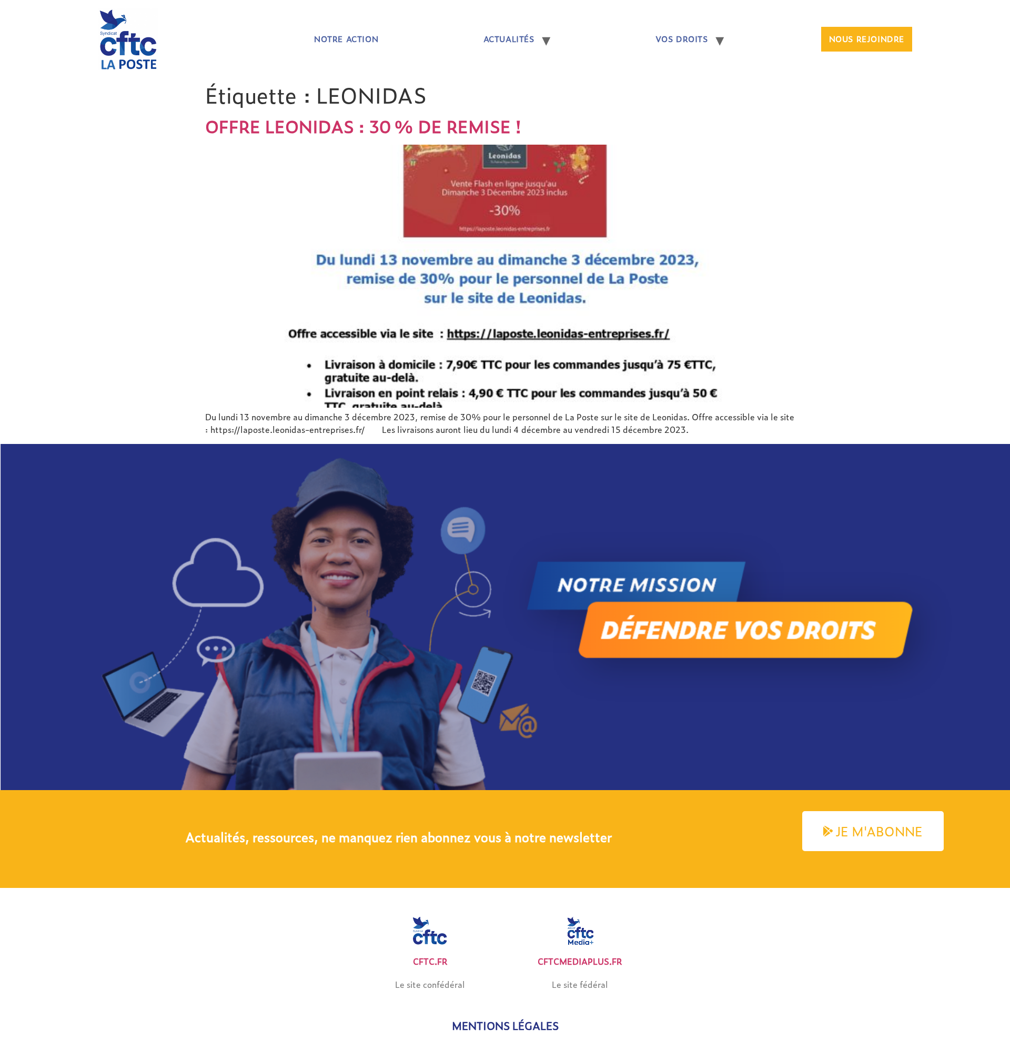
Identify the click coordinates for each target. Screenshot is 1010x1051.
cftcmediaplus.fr (580, 961)
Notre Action (346, 39)
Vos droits (681, 39)
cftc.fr (430, 961)
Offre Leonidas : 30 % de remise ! (363, 126)
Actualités (508, 39)
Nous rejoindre (866, 39)
